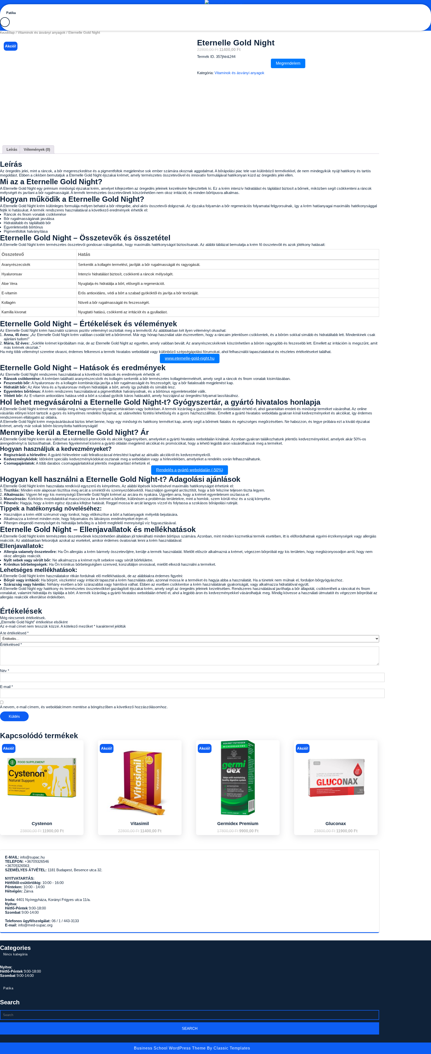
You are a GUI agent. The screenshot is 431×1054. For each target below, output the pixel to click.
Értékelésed (11, 644)
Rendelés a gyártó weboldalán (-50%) (189, 470)
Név (4, 671)
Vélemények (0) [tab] (37, 149)
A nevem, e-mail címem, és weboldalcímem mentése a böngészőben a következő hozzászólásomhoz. (84, 707)
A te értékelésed (14, 633)
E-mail (6, 687)
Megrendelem (288, 63)
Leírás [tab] (11, 149)
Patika (11, 13)
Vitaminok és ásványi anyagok (41, 32)
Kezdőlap (7, 32)
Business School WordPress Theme (170, 1048)
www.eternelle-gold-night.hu (190, 358)
